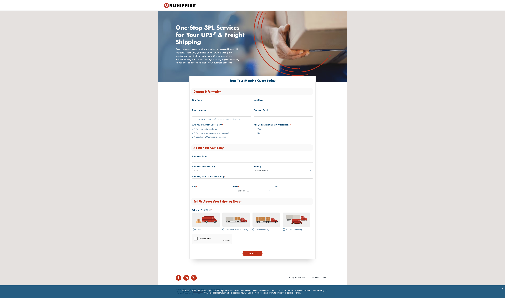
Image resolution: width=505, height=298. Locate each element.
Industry (258, 166)
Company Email (261, 110)
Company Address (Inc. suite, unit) (208, 176)
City (194, 187)
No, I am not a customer (207, 129)
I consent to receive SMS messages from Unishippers (218, 119)
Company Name (200, 156)
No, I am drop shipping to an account (212, 133)
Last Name (259, 100)
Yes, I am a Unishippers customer (211, 137)
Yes (259, 129)
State (236, 187)
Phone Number (199, 110)
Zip (276, 187)
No (258, 133)
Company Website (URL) (204, 166)
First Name (197, 100)
